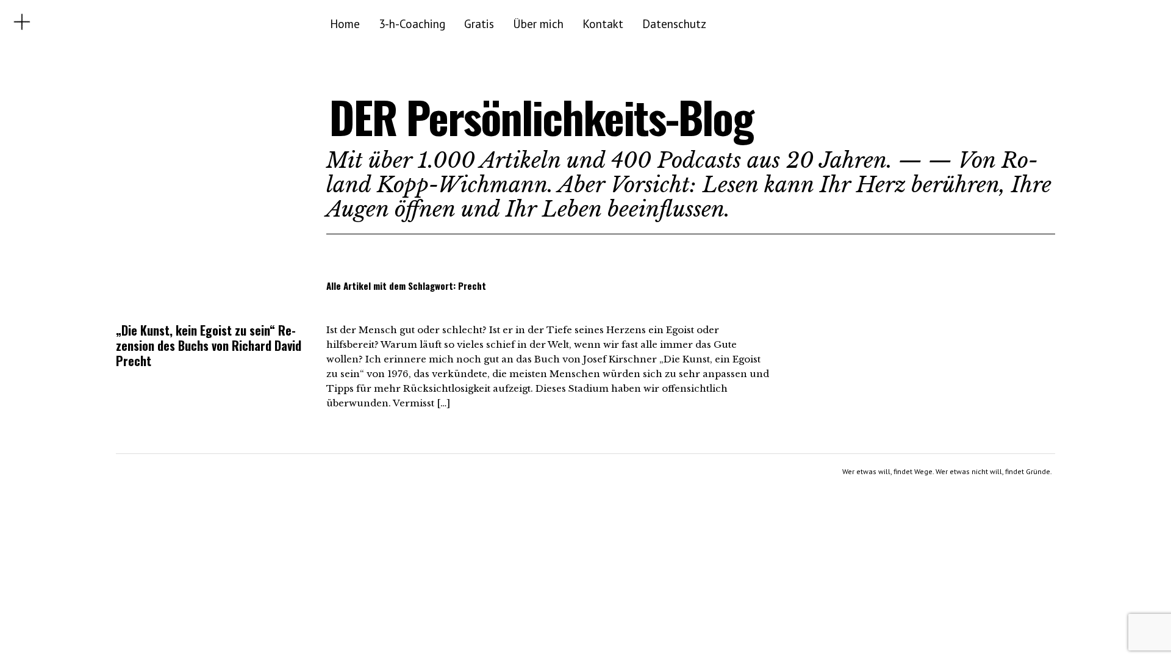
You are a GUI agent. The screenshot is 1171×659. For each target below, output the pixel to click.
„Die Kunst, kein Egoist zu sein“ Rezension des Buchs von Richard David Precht (208, 345)
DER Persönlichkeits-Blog (541, 117)
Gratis (479, 23)
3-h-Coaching (412, 23)
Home (345, 23)
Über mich (538, 23)
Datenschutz (674, 23)
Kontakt (602, 23)
